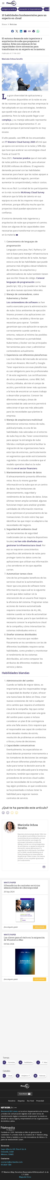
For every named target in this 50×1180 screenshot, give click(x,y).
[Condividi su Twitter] (17, 31)
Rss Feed (30, 1101)
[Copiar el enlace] (29, 31)
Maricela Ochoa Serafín (12, 59)
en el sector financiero (25, 468)
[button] (3, 3)
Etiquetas (21, 1101)
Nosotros (11, 1101)
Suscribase (23, 1094)
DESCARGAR (39, 927)
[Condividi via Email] (25, 31)
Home (4, 24)
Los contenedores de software (22, 302)
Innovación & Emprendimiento (30, 9)
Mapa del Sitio (25, 1177)
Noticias (13, 24)
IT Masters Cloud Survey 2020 (20, 141)
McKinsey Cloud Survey (32, 192)
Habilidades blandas (15, 673)
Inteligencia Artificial (9, 9)
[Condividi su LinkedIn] (21, 31)
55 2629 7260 (6, 1164)
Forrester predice (21, 158)
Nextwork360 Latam (9, 1111)
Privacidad (40, 1101)
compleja (6, 119)
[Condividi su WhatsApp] (38, 31)
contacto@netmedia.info (12, 1162)
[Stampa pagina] (34, 31)
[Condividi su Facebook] (12, 31)
